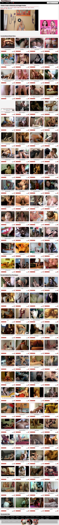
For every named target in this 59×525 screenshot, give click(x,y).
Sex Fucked (32, 516)
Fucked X (22, 516)
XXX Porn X (27, 516)
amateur (25, 7)
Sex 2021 (22, 518)
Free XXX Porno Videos (47, 519)
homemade (22, 7)
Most (12, 2)
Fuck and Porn (32, 518)
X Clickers (12, 518)
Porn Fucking (37, 518)
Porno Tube (12, 516)
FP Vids (42, 516)
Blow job (7, 516)
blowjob (18, 7)
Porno (17, 518)
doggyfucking (2, 8)
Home (3, 2)
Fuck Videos (7, 518)
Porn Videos (2, 516)
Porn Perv (37, 516)
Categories (7, 2)
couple (6, 8)
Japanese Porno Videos (42, 519)
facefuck (11, 7)
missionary (32, 7)
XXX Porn (17, 516)
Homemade (6, 7)
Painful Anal (2, 518)
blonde (29, 7)
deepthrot (15, 7)
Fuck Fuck (52, 516)
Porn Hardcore (27, 518)
